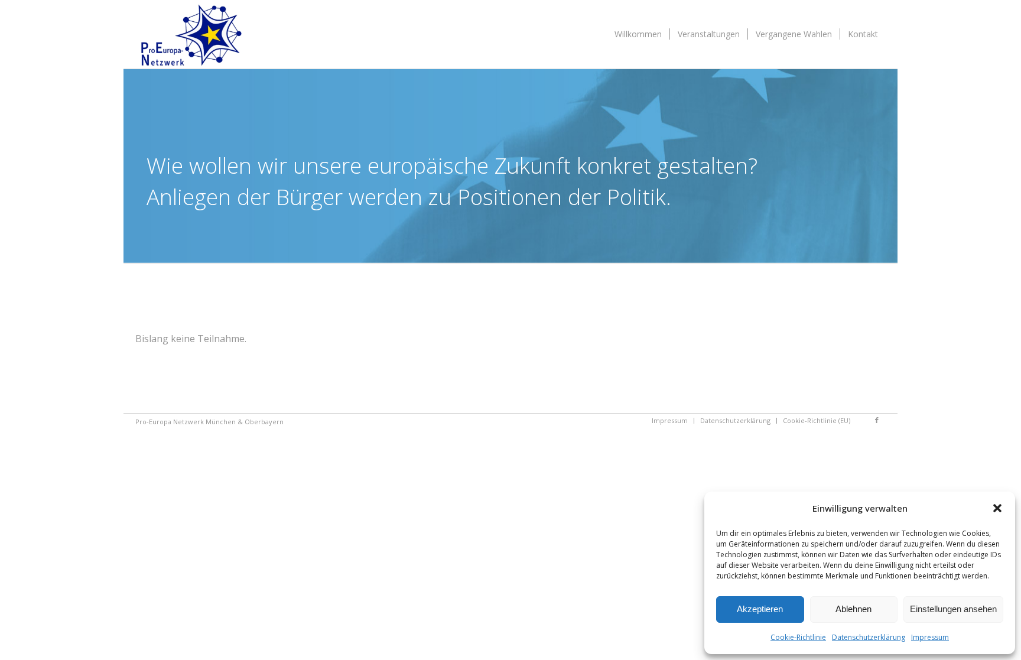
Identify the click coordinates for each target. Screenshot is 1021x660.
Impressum (930, 637)
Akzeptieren (760, 609)
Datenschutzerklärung (868, 637)
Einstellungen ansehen (953, 609)
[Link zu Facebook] (877, 420)
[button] (997, 508)
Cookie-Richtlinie (798, 637)
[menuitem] (638, 34)
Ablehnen (853, 609)
